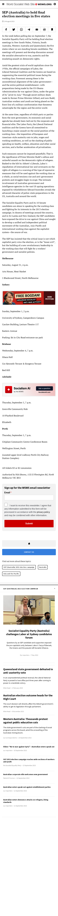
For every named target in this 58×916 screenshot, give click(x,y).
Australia (42, 567)
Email (7, 493)
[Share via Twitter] (14, 29)
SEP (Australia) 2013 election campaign (19, 567)
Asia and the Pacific (11, 574)
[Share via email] (36, 29)
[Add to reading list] (52, 29)
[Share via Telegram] (29, 29)
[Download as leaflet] (44, 29)
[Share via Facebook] (6, 29)
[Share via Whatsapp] (21, 29)
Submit (29, 523)
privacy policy (43, 512)
